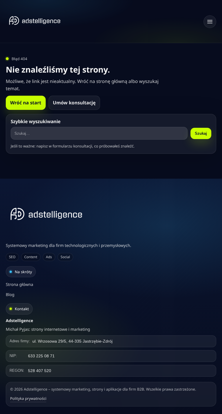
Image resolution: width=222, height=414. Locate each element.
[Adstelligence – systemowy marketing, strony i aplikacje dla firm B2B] (111, 214)
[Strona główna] (35, 20)
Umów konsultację (74, 102)
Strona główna (19, 284)
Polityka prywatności (28, 398)
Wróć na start (25, 102)
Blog (10, 294)
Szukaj (201, 133)
